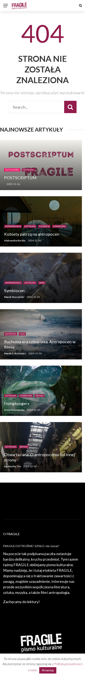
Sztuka (40, 395)
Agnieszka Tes (12, 466)
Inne (41, 282)
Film (22, 334)
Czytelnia (28, 170)
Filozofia (44, 226)
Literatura (59, 226)
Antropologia (13, 226)
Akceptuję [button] (48, 670)
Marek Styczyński (14, 296)
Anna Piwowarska (14, 409)
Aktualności (12, 170)
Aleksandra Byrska (14, 240)
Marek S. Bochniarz (15, 353)
